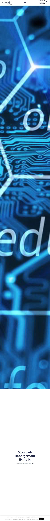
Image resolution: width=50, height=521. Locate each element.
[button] (25, 2)
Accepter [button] (42, 519)
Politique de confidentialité (32, 519)
